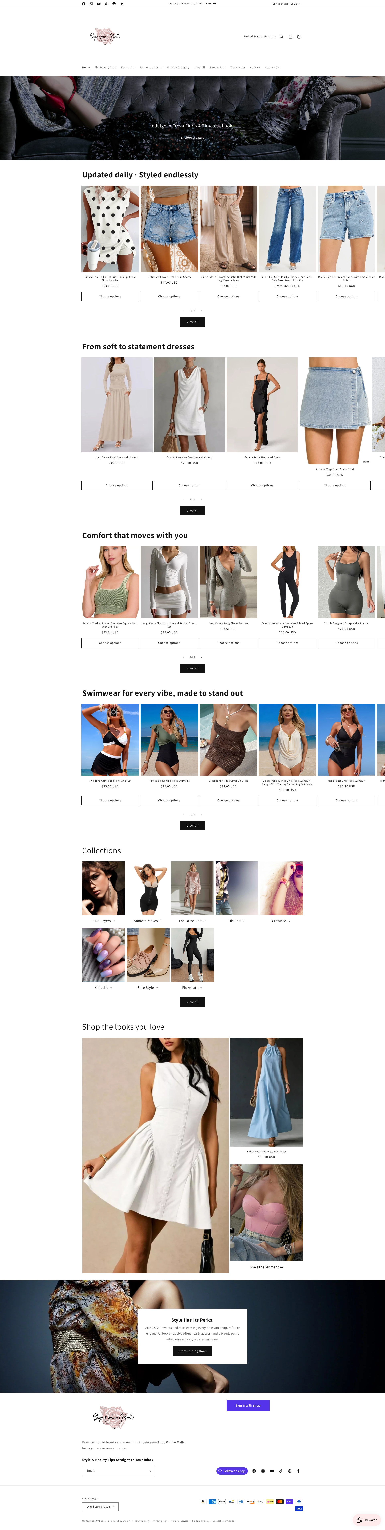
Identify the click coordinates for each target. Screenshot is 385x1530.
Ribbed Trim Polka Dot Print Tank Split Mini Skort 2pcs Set (110, 278)
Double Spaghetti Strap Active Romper (346, 623)
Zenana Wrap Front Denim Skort (335, 469)
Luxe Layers (101, 920)
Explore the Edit (192, 137)
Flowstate (190, 987)
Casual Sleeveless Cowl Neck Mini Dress (190, 457)
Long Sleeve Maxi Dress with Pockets (116, 457)
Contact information (223, 1520)
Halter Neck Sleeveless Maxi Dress (266, 1151)
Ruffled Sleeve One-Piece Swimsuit (169, 780)
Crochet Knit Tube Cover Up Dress (228, 780)
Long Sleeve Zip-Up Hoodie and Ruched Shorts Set (169, 625)
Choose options (110, 296)
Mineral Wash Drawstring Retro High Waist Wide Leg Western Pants (228, 278)
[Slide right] (201, 310)
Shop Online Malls (99, 1520)
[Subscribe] (149, 1470)
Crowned (279, 920)
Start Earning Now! (192, 1351)
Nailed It (101, 987)
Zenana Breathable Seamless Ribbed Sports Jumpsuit (287, 625)
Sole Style (146, 987)
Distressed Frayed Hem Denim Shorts (169, 277)
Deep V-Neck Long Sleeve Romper (228, 623)
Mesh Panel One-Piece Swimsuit (346, 780)
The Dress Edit (190, 920)
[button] (128, 67)
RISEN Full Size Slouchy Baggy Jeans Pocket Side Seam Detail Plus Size (287, 278)
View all (192, 322)
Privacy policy (160, 1520)
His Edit (235, 920)
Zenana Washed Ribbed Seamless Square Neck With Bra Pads (110, 625)
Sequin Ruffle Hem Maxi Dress (262, 457)
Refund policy (142, 1520)
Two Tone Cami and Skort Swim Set (110, 780)
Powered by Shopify (120, 1520)
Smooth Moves (146, 920)
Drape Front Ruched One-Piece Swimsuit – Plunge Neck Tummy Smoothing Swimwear (287, 782)
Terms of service (179, 1520)
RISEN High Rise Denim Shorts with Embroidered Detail (346, 278)
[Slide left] (183, 310)
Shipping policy (200, 1520)
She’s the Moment (264, 1267)
